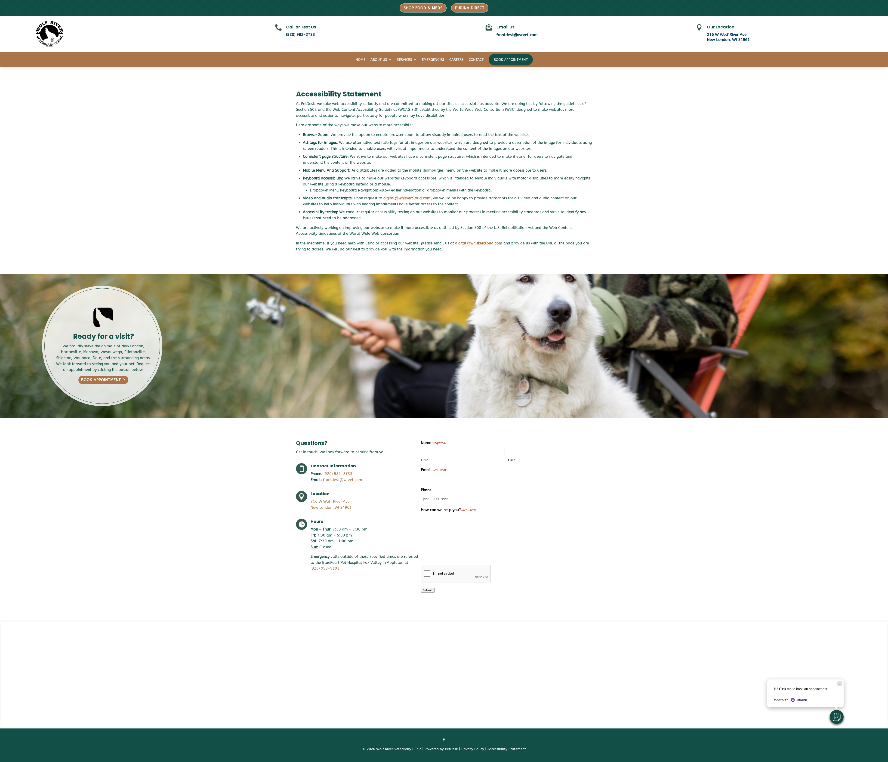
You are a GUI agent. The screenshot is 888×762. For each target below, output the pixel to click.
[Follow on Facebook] (444, 739)
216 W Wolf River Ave (726, 34)
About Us (378, 60)
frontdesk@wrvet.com (517, 34)
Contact (476, 60)
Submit (428, 590)
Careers (456, 60)
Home (360, 60)
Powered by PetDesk (441, 749)
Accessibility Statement (506, 749)
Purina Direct (469, 8)
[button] (837, 717)
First (424, 460)
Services (404, 60)
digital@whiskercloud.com (407, 198)
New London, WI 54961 (728, 39)
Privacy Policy (472, 749)
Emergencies (433, 60)
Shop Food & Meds (423, 8)
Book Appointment (511, 60)
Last (511, 460)
